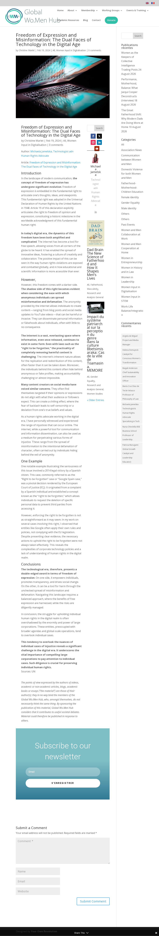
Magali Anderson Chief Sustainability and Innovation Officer (131, 374)
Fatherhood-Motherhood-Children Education (132, 187)
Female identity (130, 197)
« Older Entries (95, 400)
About (71, 10)
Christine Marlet (27, 50)
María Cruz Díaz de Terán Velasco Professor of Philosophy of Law (131, 392)
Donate (111, 20)
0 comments (94, 50)
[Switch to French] (153, 4)
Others (125, 213)
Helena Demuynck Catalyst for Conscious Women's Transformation (131, 356)
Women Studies (95, 393)
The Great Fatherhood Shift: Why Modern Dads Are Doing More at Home (132, 118)
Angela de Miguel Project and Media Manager (131, 340)
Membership (88, 10)
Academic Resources (68, 20)
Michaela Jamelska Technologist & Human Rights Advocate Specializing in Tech (131, 413)
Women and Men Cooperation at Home (131, 248)
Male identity (128, 208)
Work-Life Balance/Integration (132, 311)
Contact (96, 20)
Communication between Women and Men (131, 160)
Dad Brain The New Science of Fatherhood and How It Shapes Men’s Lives (95, 264)
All (54, 50)
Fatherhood (96, 284)
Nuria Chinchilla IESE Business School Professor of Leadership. (131, 433)
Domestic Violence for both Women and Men (132, 174)
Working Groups (110, 10)
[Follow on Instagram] (93, 142)
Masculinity (92, 288)
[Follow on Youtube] (96, 148)
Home (60, 10)
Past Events (128, 224)
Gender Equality (130, 202)
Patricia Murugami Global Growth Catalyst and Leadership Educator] (130, 453)
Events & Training (136, 10)
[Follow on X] (99, 136)
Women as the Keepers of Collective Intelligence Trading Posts (129, 61)
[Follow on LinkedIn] (99, 142)
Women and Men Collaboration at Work (131, 234)
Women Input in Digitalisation (71, 50)
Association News (131, 150)
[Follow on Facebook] (93, 136)
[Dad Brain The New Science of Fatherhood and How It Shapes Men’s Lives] (95, 233)
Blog (85, 20)
